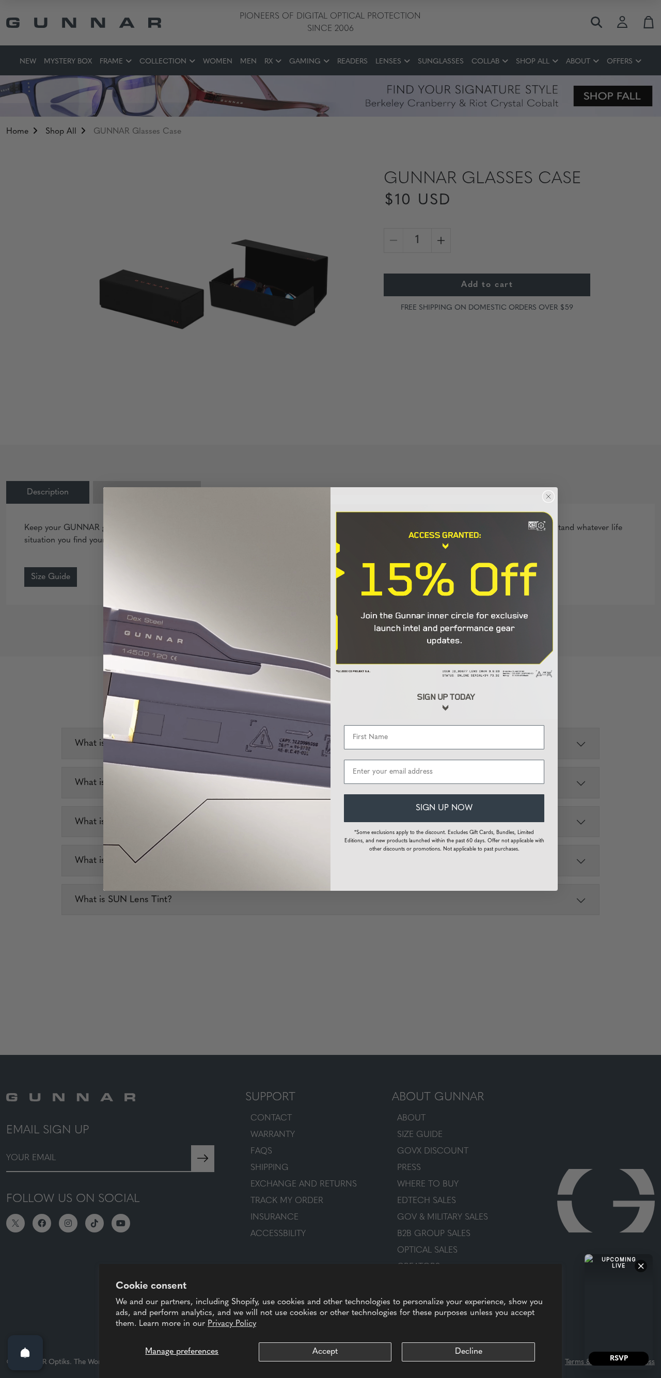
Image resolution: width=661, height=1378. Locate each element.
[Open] (25, 1352)
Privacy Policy (232, 1324)
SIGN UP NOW (444, 808)
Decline (468, 1352)
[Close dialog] (548, 496)
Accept (325, 1352)
